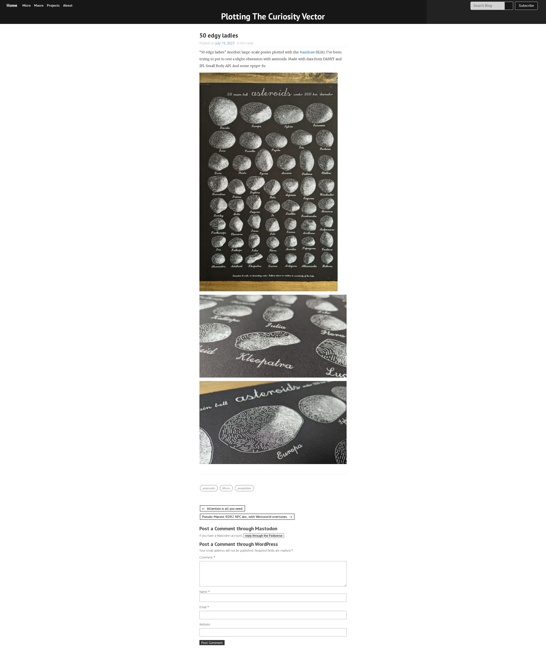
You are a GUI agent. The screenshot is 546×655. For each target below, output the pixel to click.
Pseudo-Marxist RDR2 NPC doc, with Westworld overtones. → (247, 516)
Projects (53, 5)
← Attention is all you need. (222, 508)
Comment (207, 557)
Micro (26, 5)
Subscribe (526, 5)
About (68, 5)
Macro (39, 5)
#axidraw (307, 52)
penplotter (244, 488)
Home (12, 5)
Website (204, 624)
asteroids (209, 488)
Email (204, 607)
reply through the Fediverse (263, 535)
